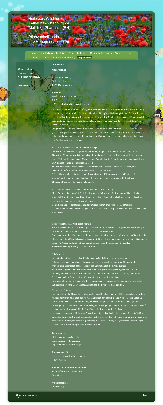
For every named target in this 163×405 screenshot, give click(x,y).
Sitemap (34, 395)
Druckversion (24, 395)
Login (145, 395)
